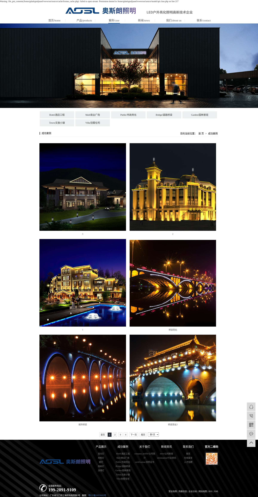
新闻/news (144, 20)
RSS (210, 491)
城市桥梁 (83, 424)
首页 (103, 434)
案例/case (114, 20)
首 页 (201, 133)
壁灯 (101, 462)
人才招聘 (188, 462)
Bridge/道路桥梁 (164, 115)
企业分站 (193, 491)
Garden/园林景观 (199, 115)
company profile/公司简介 (144, 456)
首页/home (54, 20)
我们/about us (173, 20)
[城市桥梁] (82, 378)
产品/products (84, 20)
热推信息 (183, 491)
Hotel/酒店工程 (57, 115)
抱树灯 (101, 466)
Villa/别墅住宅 (92, 123)
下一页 (133, 434)
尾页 (143, 434)
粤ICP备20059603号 (97, 495)
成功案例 (213, 133)
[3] (82, 187)
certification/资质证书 (144, 462)
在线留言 (188, 458)
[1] (82, 283)
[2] (173, 187)
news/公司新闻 (166, 454)
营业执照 (173, 491)
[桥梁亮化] (173, 283)
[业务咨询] (251, 407)
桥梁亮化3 (173, 424)
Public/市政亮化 (128, 115)
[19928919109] (251, 416)
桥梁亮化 (173, 330)
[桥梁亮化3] (173, 378)
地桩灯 (101, 458)
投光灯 (101, 454)
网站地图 (203, 491)
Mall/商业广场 (92, 115)
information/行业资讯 (166, 458)
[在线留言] (251, 433)
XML (216, 491)
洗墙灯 (101, 470)
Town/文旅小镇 (57, 123)
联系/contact (204, 20)
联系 (188, 454)
